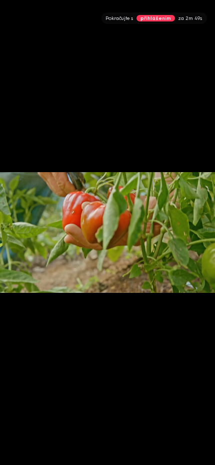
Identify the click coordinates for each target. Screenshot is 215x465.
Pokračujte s (154, 18)
